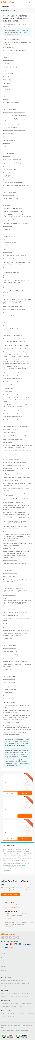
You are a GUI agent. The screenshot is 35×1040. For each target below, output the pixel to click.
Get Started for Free (10, 894)
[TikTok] (17, 937)
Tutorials (13, 1006)
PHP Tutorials (20, 1006)
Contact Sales (16, 907)
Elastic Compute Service (8, 980)
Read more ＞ (16, 34)
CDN (17, 980)
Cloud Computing (14, 1003)
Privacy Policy (17, 1025)
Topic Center (4, 1003)
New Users (27, 996)
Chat (6, 907)
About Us (9, 1025)
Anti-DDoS (22, 980)
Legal (23, 1025)
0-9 (14, 1016)
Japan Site (4, 993)
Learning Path (19, 996)
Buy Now (24, 793)
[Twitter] (10, 937)
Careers (3, 1025)
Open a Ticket (8, 918)
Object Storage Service (7, 983)
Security (3, 986)
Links (2, 1027)
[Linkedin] (6, 937)
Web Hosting (25, 983)
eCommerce (18, 983)
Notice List (29, 1025)
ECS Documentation (13, 993)
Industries (22, 1003)
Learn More (10, 793)
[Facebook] (2, 937)
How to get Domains (26, 993)
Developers (29, 1003)
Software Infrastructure (8, 996)
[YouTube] (14, 937)
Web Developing (5, 1006)
